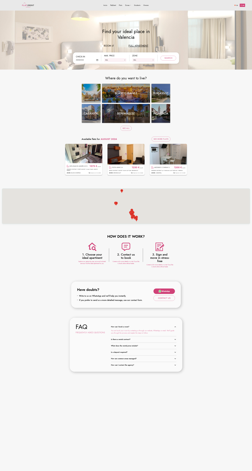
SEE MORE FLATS (161, 139)
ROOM (107, 45)
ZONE (135, 55)
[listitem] (91, 93)
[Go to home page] (28, 5)
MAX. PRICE (109, 55)
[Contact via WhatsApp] (164, 291)
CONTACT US (164, 298)
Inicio (105, 5)
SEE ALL (126, 128)
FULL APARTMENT (138, 45)
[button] (136, 219)
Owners (146, 5)
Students (137, 5)
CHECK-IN (80, 56)
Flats (120, 5)
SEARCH (168, 58)
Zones (127, 5)
